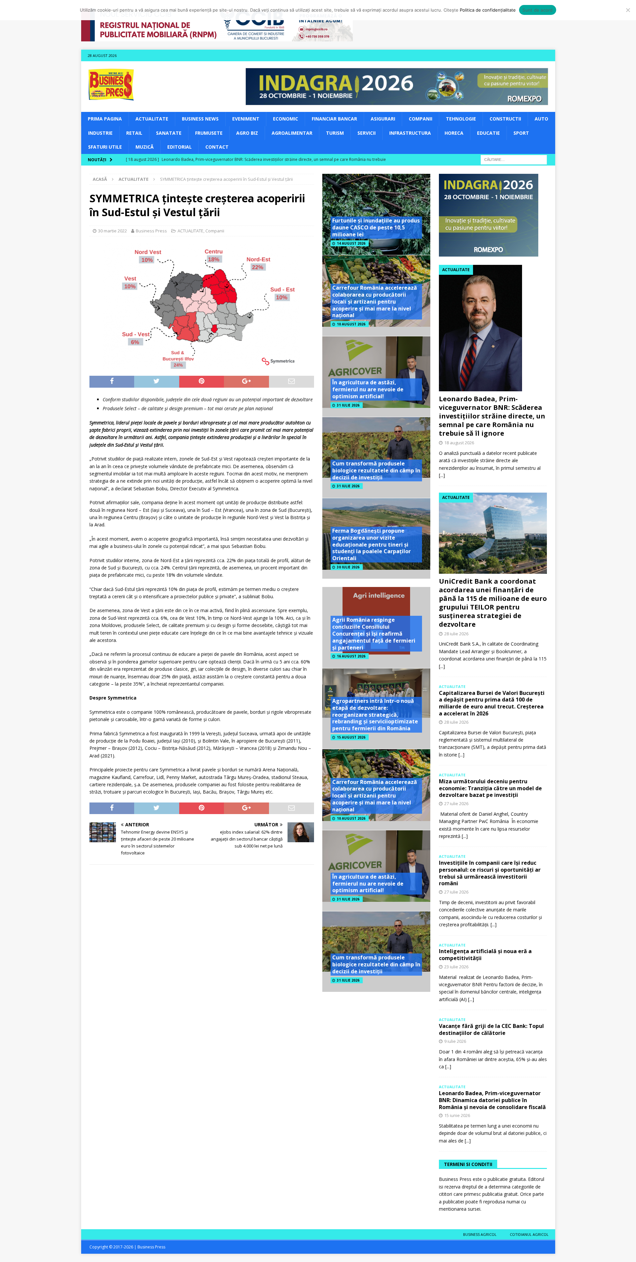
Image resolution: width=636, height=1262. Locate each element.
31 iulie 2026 (348, 405)
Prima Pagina (105, 119)
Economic (285, 119)
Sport (521, 133)
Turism (335, 133)
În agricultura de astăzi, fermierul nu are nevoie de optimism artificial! (367, 389)
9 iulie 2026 (455, 1041)
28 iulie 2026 (456, 634)
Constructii (505, 119)
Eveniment (245, 119)
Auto (541, 119)
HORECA (454, 133)
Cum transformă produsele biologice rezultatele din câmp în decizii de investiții (376, 470)
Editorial (179, 147)
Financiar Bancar (334, 119)
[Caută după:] (514, 159)
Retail (134, 133)
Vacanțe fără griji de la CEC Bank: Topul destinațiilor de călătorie (491, 1029)
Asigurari (383, 119)
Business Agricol (480, 1234)
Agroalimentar (292, 133)
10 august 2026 (351, 324)
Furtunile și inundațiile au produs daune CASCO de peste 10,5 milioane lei (376, 227)
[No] (627, 10)
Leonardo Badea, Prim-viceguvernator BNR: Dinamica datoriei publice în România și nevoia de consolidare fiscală (492, 1100)
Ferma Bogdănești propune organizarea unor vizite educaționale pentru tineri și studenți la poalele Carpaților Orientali (371, 544)
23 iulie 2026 (456, 967)
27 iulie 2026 (456, 803)
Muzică (144, 147)
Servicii (366, 133)
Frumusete (209, 133)
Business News (200, 119)
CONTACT (217, 147)
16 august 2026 (351, 656)
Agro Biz (247, 133)
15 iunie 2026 (457, 1115)
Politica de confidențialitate (488, 10)
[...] (442, 475)
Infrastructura (410, 133)
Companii (420, 119)
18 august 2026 (459, 443)
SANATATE (169, 133)
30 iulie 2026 (348, 567)
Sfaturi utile (105, 147)
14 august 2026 (351, 243)
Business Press (151, 231)
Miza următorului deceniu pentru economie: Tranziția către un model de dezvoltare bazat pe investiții (490, 788)
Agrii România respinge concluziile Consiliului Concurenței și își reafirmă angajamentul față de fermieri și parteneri (373, 633)
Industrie (100, 133)
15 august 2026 (351, 737)
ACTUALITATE (151, 119)
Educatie (488, 133)
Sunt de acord (537, 10)
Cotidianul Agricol (529, 1234)
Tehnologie (461, 119)
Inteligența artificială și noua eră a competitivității (485, 954)
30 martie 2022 (112, 231)
